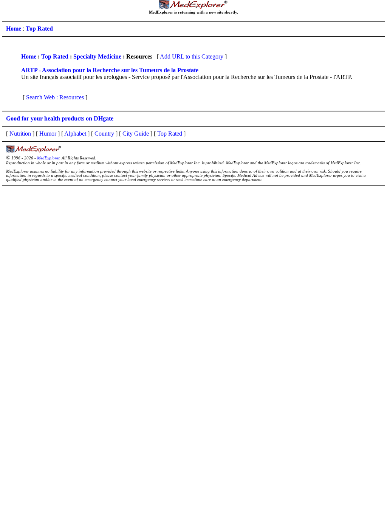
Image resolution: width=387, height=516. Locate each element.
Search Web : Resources (55, 97)
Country (104, 133)
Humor (47, 133)
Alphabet (75, 133)
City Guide (135, 133)
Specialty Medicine (97, 56)
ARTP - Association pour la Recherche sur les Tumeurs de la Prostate (109, 70)
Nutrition (20, 133)
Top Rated (54, 56)
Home (28, 56)
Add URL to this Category (191, 56)
